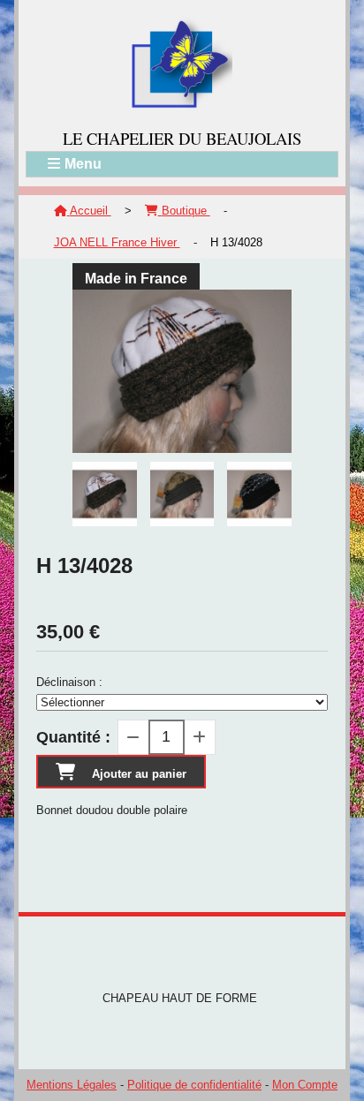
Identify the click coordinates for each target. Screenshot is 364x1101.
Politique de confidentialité (194, 1084)
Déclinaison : (69, 682)
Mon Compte (304, 1084)
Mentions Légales (72, 1084)
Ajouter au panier (139, 774)
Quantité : (73, 737)
